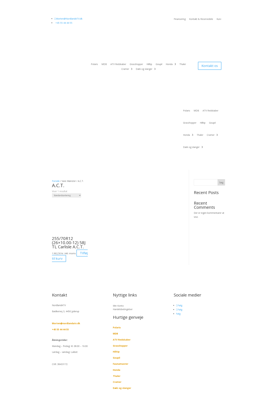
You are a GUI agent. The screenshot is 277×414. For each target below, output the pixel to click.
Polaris (94, 64)
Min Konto (118, 306)
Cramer (125, 69)
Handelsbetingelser (123, 309)
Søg (221, 182)
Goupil (159, 64)
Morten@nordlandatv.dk (66, 323)
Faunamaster (120, 363)
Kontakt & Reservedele (201, 19)
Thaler (182, 64)
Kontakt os (209, 66)
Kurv (219, 19)
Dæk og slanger (144, 69)
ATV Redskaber (118, 64)
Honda (169, 64)
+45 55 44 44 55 (60, 329)
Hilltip (149, 64)
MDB (104, 64)
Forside (56, 181)
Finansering (180, 19)
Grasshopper (136, 64)
